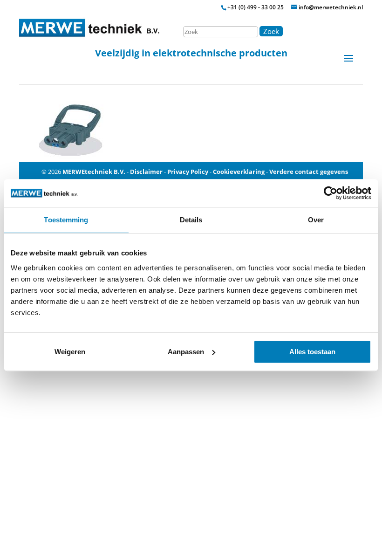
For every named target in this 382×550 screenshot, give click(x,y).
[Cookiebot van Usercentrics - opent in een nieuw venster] (330, 193)
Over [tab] (316, 220)
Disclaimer (146, 171)
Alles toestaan (312, 352)
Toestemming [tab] (66, 220)
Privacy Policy (187, 171)
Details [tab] (191, 220)
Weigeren (70, 352)
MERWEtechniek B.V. (93, 171)
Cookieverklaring (239, 171)
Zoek (271, 31)
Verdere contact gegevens (308, 171)
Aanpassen (186, 352)
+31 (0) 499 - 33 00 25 (255, 7)
